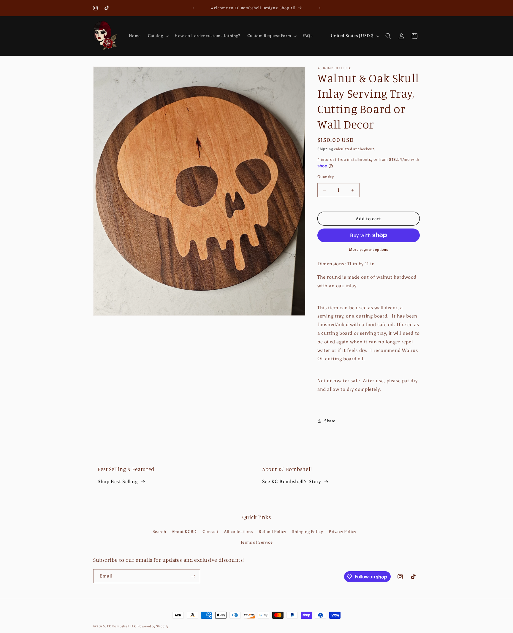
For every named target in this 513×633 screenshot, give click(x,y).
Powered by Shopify (153, 626)
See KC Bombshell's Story (291, 481)
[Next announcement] (319, 8)
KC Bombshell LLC (122, 626)
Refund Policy (272, 531)
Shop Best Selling (117, 481)
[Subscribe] (193, 576)
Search (159, 531)
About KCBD (184, 531)
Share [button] (329, 420)
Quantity (325, 176)
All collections (238, 531)
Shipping (325, 149)
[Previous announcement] (193, 8)
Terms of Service (256, 542)
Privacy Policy (342, 531)
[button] (157, 36)
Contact (210, 531)
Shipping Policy (307, 531)
